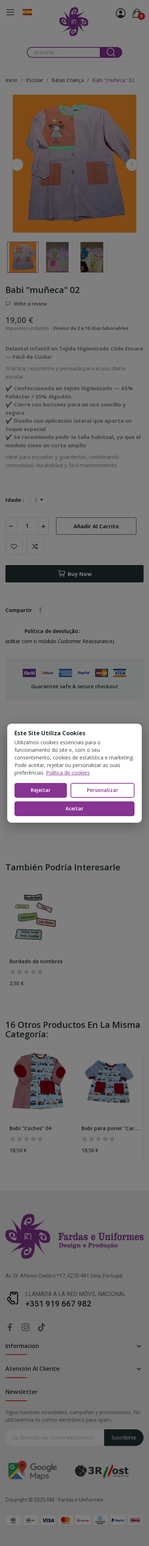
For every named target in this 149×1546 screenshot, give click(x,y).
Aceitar (74, 808)
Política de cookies (68, 772)
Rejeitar (41, 790)
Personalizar (102, 790)
